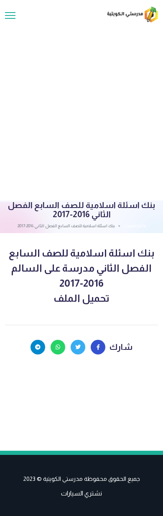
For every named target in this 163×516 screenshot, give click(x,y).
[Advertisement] (81, 108)
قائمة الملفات (134, 225)
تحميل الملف (81, 298)
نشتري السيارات (81, 493)
